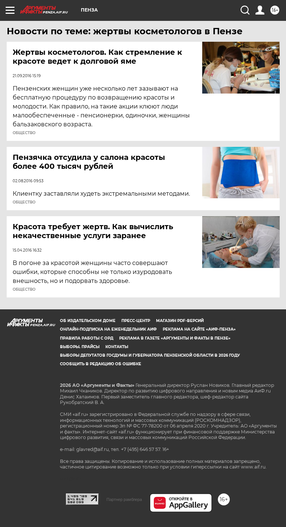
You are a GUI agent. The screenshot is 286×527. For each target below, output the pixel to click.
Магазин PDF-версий (180, 320)
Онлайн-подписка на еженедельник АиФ (108, 329)
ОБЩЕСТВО (24, 133)
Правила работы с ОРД (86, 338)
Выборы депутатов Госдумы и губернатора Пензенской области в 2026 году (150, 355)
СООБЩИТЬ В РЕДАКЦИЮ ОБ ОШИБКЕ (100, 364)
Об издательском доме (87, 320)
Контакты (116, 346)
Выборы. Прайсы (79, 346)
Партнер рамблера (124, 499)
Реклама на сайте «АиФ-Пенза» (199, 329)
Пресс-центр (135, 320)
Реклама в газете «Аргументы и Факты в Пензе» (175, 338)
